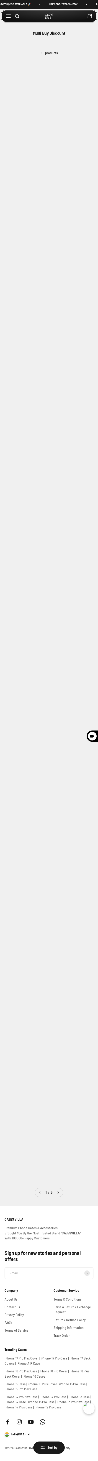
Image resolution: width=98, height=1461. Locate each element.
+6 (80, 135)
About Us (11, 1299)
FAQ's (8, 1323)
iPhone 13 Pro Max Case (73, 1402)
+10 (35, 521)
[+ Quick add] (42, 98)
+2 (80, 239)
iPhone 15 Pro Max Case (21, 1389)
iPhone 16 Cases (34, 1376)
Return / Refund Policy (70, 1320)
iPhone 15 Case (15, 1384)
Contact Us (12, 1307)
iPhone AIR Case (28, 1363)
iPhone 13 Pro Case (41, 1402)
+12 (80, 506)
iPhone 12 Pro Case (48, 1407)
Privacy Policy (14, 1315)
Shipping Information (69, 1328)
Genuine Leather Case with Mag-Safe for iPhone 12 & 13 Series (26, 301)
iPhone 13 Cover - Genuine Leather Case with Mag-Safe (24, 769)
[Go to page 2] (58, 1192)
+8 (35, 422)
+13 (35, 231)
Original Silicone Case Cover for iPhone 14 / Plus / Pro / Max (23, 390)
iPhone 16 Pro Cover (53, 1371)
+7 (35, 146)
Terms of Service (16, 1330)
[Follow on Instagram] (19, 1422)
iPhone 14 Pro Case (53, 1397)
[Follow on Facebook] (8, 1422)
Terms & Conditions (68, 1299)
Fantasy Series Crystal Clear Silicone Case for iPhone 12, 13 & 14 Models (71, 301)
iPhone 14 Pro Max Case (21, 1397)
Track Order (62, 1336)
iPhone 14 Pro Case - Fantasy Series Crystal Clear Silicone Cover (69, 863)
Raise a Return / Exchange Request (72, 1309)
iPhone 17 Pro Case (54, 1358)
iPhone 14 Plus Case (19, 1407)
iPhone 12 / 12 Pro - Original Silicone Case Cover (23, 671)
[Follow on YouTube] (31, 1422)
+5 (80, 801)
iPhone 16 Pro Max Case (21, 1371)
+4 (35, 328)
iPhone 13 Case (79, 1397)
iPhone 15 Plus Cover (42, 1384)
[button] (10, 132)
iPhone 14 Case (15, 1402)
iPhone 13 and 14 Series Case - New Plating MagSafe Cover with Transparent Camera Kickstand (24, 1044)
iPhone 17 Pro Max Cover (22, 1358)
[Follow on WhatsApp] (42, 1422)
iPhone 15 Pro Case (72, 1384)
